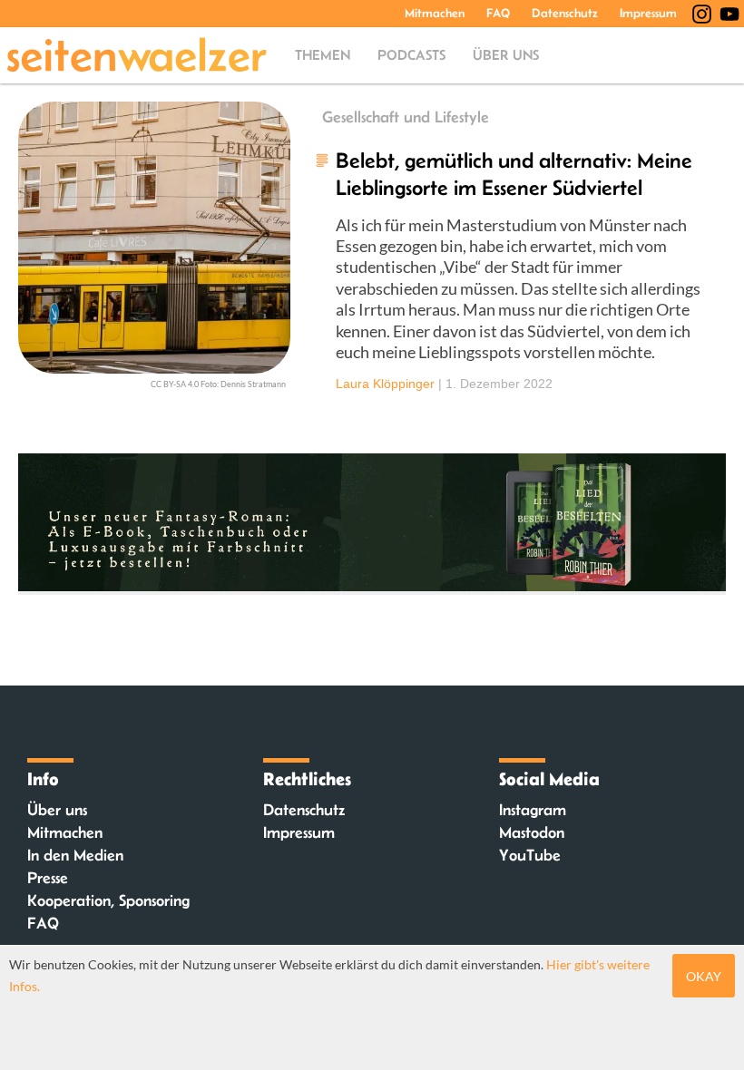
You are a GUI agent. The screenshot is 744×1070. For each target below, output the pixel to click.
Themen (322, 55)
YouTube (530, 855)
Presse (47, 878)
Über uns (506, 55)
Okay (703, 976)
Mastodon (531, 832)
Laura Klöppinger (385, 383)
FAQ (498, 12)
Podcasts (411, 55)
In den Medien (75, 855)
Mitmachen (435, 12)
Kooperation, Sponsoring (108, 900)
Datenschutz (565, 12)
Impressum (648, 12)
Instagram (532, 810)
